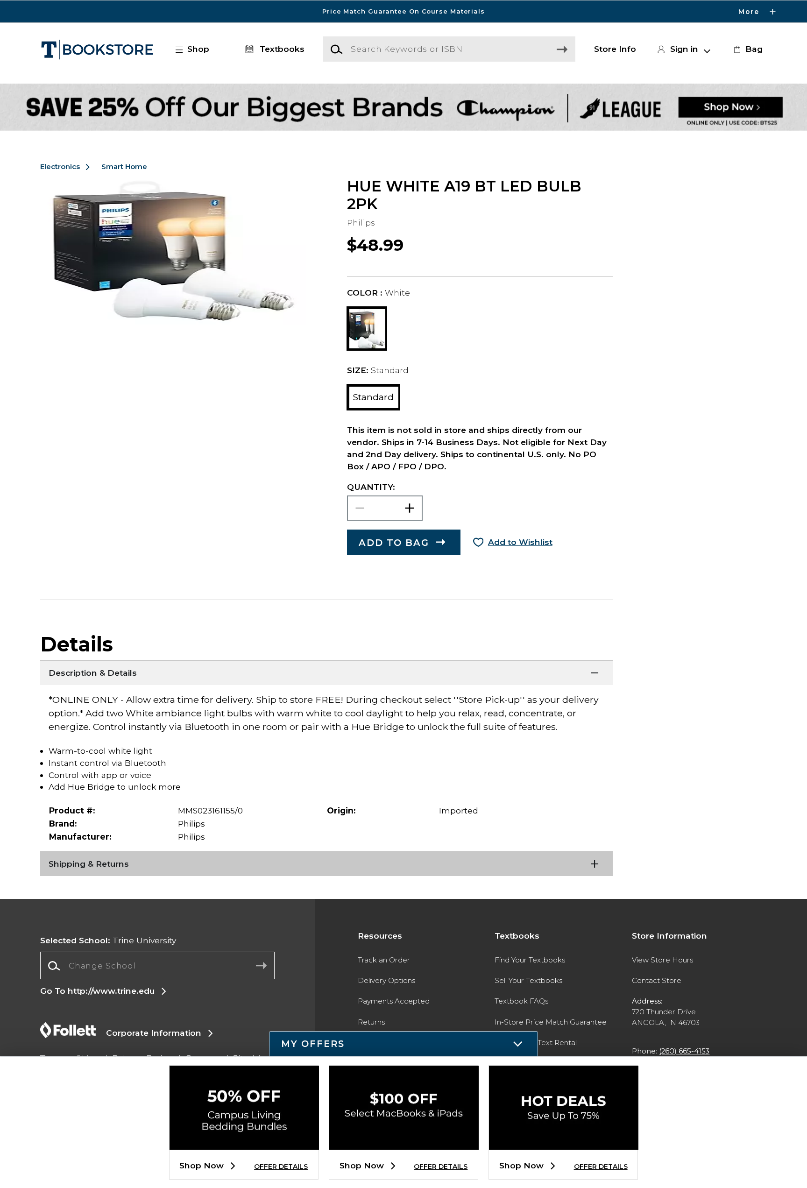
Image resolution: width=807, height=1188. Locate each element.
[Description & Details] (326, 672)
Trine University (108, 940)
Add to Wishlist (520, 542)
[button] (403, 11)
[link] (747, 49)
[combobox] (157, 966)
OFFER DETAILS (281, 1166)
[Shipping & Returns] (326, 863)
